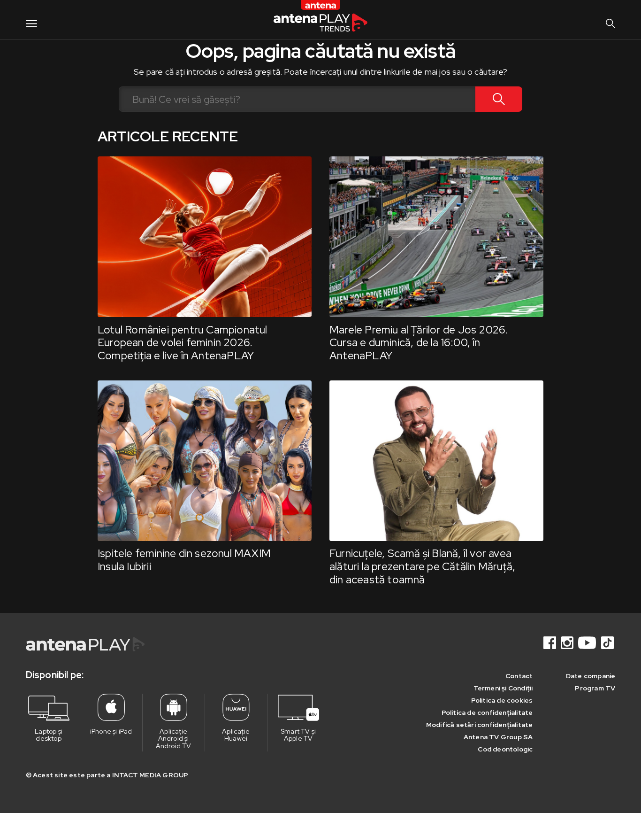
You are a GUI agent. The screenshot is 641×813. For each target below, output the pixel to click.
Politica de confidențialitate (487, 712)
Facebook (550, 642)
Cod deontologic (505, 749)
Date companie (591, 676)
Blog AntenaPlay (320, 19)
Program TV (595, 688)
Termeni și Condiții (503, 688)
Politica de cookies (502, 700)
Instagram (568, 642)
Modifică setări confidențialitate (479, 724)
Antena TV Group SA (498, 737)
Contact (519, 676)
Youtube (588, 642)
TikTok (608, 642)
